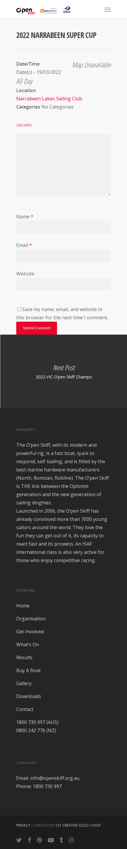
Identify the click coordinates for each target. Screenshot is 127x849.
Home (23, 605)
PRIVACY (23, 825)
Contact (24, 709)
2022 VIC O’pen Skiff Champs (63, 371)
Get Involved (30, 631)
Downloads (28, 696)
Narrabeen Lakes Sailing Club (49, 98)
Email (24, 245)
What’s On (27, 644)
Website (25, 273)
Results (24, 657)
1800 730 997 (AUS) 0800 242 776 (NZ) (37, 726)
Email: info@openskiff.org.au (47, 778)
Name (24, 216)
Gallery (24, 683)
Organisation (30, 618)
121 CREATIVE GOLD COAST (78, 825)
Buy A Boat (28, 670)
